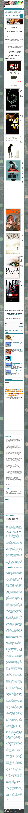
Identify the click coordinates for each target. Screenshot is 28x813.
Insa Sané (13, 622)
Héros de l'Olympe (9, 616)
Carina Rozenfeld (9, 563)
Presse (13, 727)
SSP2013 (15, 774)
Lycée (8, 688)
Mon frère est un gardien (11, 707)
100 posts (11, 528)
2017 (19, 532)
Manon (18, 692)
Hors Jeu (15, 616)
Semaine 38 (19, 761)
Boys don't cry (18, 560)
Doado (17, 585)
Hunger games (8, 617)
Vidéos (7, 796)
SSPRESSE (20, 774)
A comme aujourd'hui (11, 535)
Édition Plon (7, 590)
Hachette (7, 613)
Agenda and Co (16, 538)
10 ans (8, 528)
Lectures (15, 670)
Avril (16, 551)
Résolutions (12, 738)
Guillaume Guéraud (18, 612)
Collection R (15, 571)
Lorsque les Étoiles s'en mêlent (11, 686)
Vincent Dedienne (12, 796)
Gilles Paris (16, 611)
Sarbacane (8, 745)
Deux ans (20, 584)
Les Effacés (17, 677)
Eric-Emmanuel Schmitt (18, 598)
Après (7, 547)
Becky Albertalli (8, 554)
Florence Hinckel (9, 606)
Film (20, 603)
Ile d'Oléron (13, 619)
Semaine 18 (7, 754)
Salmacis (12, 743)
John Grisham (16, 629)
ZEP (6, 799)
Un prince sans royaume (17, 789)
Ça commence (11, 562)
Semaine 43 (14, 763)
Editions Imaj (11, 591)
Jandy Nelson (11, 624)
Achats (15, 537)
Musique (17, 708)
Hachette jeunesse (14, 613)
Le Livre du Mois (9, 660)
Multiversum (12, 708)
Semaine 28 (13, 757)
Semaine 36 (8, 761)
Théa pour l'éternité (9, 780)
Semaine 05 (8, 749)
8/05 (6, 535)
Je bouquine (20, 624)
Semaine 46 (13, 764)
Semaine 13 (13, 751)
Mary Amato (12, 695)
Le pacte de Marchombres (18, 662)
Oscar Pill (13, 718)
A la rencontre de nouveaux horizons (13, 536)
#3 (16, 526)
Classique (20, 567)
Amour (11, 543)
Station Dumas (10, 775)
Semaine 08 (19, 749)
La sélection (14, 648)
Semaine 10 (13, 750)
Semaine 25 (13, 756)
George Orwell (10, 611)
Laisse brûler (11, 651)
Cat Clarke (15, 563)
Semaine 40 (13, 762)
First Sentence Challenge (14, 604)
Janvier (15, 624)
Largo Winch (17, 651)
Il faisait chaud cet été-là (13, 618)
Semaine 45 (8, 764)
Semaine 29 (19, 757)
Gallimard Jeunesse (18, 610)
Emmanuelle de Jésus (9, 597)
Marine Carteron (19, 693)
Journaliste (15, 630)
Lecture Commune (9, 670)
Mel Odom (10, 700)
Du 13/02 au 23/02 (17, 586)
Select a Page (7, 8)
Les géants (13, 680)
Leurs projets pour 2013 (17, 682)
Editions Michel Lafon (14, 592)
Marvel (7, 695)
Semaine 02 (9, 748)
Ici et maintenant (16, 617)
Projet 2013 (9, 728)
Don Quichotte (10, 586)
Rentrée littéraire (8, 737)
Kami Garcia (17, 631)
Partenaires (14, 719)
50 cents (19, 534)
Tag (6, 777)
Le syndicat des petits (11, 668)
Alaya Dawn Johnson (13, 541)
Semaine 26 (19, 756)
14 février (20, 528)
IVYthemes (13, 811)
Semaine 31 (13, 758)
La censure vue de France (14, 638)
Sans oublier (18, 744)
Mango (14, 692)
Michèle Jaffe (14, 701)
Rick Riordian (18, 739)
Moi (14, 702)
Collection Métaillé (8, 571)
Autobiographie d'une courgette (16, 550)
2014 (20, 531)
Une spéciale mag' (17, 793)
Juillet (19, 630)
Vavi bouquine (18, 794)
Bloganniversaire (11, 557)
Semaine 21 (8, 755)
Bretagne (12, 561)
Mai (19, 690)
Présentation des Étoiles (14, 726)
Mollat (7, 705)
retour (8, 739)
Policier (20, 725)
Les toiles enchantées (17, 681)
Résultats (20, 738)
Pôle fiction (15, 725)
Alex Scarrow (13, 542)
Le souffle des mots (13, 667)
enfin (21, 597)
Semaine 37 (13, 761)
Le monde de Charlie (17, 661)
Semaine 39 (8, 762)
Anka (18, 543)
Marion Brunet (9, 694)
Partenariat (19, 719)
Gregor (13, 612)
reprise (8, 738)
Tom (11, 314)
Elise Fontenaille (14, 596)
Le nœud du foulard (9, 662)
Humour (20, 616)
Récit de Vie (20, 733)
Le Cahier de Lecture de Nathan (15, 654)
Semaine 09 (7, 750)
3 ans (11, 534)
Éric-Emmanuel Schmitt (11, 599)
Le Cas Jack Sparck (9, 655)
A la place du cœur (19, 535)
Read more (14, 347)
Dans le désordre (12, 579)
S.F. (6, 742)
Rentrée (19, 736)
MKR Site (17, 811)
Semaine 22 (13, 755)
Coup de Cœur (9, 578)
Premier (7, 726)
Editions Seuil (11, 593)
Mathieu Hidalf (18, 695)
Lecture (20, 669)
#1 (6, 526)
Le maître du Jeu (17, 660)
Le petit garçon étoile (10, 663)
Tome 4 (17, 783)
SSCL (11, 774)
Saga (10, 742)
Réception (15, 733)
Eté (11, 600)
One (9, 718)
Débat (11, 580)
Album (8, 542)
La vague (14, 649)
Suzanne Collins (18, 776)
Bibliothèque (19, 555)
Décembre (16, 580)
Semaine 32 (19, 758)
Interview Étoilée (9, 623)
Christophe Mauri (16, 566)
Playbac (13, 724)
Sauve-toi (13, 745)
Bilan (6, 556)
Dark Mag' (17, 579)
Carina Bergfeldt (18, 562)
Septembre (8, 769)
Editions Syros (17, 593)
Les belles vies (8, 675)
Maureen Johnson (16, 699)
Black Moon (15, 556)
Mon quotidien (19, 707)
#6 (6, 527)
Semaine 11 (19, 750)
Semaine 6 (8, 768)
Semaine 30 (8, 758)
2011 (21, 529)
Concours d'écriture (17, 574)
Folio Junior (15, 606)
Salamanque (8, 743)
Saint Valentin (14, 742)
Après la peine (11, 547)
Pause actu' (8, 721)
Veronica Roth (8, 795)
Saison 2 (19, 742)
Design (17, 584)
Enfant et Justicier (16, 597)
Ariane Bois (17, 547)
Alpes (18, 542)
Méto (20, 700)
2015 (10, 532)
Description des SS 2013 (10, 584)
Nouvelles (7, 714)
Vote (20, 796)
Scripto (17, 745)
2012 (8, 531)
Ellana (20, 596)
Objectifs (19, 714)
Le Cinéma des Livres (14, 809)
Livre (18, 683)
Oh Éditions (19, 715)
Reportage (20, 737)
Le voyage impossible (14, 669)
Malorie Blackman (9, 692)
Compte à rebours (13, 573)
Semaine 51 (13, 767)
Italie (6, 624)
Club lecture (19, 568)
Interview (18, 622)
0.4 (21, 527)
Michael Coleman (8, 701)
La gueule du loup (16, 643)
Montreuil (7, 708)
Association (13, 549)
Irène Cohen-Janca (16, 623)
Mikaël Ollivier (20, 701)
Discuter (8, 585)
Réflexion (9, 734)
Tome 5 (21, 783)
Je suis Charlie (9, 625)
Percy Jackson (13, 721)
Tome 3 (12, 783)
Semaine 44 (19, 763)
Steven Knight (8, 776)
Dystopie (19, 587)
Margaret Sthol (12, 693)
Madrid (20, 689)
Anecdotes (15, 543)
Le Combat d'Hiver (18, 656)
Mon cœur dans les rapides (17, 706)
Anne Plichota (13, 544)
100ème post (16, 528)
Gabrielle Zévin (11, 610)
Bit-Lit (10, 556)
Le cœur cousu (11, 656)
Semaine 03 (14, 748)
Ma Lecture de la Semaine (15, 688)
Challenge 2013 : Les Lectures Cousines (14, 16)
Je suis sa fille (16, 625)
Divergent (12, 585)
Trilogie (10, 787)
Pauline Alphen (18, 720)
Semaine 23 (19, 755)
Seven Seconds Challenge (14, 770)
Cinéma (16, 567)
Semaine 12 (8, 751)
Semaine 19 (13, 754)
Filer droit (16, 603)
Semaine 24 (8, 756)
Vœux (17, 796)
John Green (9, 629)
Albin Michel (20, 541)
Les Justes (18, 680)
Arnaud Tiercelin (13, 548)
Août (19, 545)
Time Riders (15, 781)
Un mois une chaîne (16, 788)
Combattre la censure (11, 572)
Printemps (18, 727)
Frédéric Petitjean (11, 609)
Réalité (11, 733)
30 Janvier (15, 534)
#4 (18, 526)
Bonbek (17, 557)
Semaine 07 (13, 749)
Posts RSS (16, 812)
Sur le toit (12, 776)
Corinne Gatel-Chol (9, 577)
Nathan (17, 314)
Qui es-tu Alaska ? (14, 732)
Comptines (19, 573)
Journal (11, 630)
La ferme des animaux (17, 642)
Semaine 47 (19, 764)
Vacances (7, 794)
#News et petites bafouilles (16, 527)
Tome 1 (20, 782)
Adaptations (20, 537)
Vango (13, 794)
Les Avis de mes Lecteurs (16, 674)
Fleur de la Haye (12, 605)
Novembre (13, 714)
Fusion (7, 610)
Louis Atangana (20, 686)
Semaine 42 (8, 763)
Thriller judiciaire (9, 781)
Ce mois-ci (20, 563)
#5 (20, 526)
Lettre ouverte (8, 682)
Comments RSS (21, 812)
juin (6, 631)
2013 (13, 531)
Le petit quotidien (17, 663)
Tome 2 (8, 783)
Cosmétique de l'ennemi (17, 577)
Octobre (7, 715)
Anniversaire (13, 545)
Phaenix (19, 721)
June (9, 631)
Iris (20, 623)
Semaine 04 (19, 748)
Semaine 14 (19, 751)
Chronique (9, 567)
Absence (11, 537)
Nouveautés (19, 713)
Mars (19, 694)
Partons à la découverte (10, 720)
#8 (10, 527)
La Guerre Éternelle (9, 643)
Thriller (21, 780)
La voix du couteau (14, 650)
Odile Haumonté (13, 715)
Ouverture (17, 718)
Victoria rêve (19, 795)
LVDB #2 (21, 687)
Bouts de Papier (12, 560)
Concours (8, 574)
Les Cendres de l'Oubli (16, 675)
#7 (8, 527)
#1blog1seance (10, 526)
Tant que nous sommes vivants (14, 777)
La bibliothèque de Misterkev (11, 637)
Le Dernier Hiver (15, 657)
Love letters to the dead (11, 687)
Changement (8, 566)
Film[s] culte (8, 604)
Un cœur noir (8, 788)
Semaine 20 (19, 754)
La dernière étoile (15, 641)
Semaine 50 (8, 767)
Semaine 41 (19, 762)
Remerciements (17, 734)
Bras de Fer (8, 561)
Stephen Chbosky (18, 775)
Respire (17, 738)
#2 (14, 526)
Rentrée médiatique (15, 737)
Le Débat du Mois (9, 657)
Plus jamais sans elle (18, 724)
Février (7, 603)
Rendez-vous (9, 736)
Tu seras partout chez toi (17, 787)
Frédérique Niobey (18, 609)
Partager (10, 719)
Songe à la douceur (12, 771)
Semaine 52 (19, 767)
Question (11, 731)
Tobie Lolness (12, 782)
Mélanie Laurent (15, 700)
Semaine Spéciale (16, 768)
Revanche (12, 739)
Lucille (17, 687)
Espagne (19, 599)
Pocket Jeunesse (10, 725)
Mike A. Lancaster (10, 702)
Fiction (12, 603)
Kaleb (13, 631)
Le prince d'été (19, 664)
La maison (14, 644)
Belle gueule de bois (15, 554)
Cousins (16, 578)
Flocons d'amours (18, 605)
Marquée (15, 694)
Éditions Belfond (13, 590)
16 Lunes (12, 529)
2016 (15, 532)
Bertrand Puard (13, 555)
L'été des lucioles (14, 635)
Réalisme (7, 733)
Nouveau (13, 713)
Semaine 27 (8, 757)
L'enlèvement (8, 635)
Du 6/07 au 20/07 (14, 587)
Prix (21, 727)
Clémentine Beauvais (10, 568)
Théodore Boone (16, 780)
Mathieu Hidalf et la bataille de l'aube (12, 696)
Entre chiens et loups (10, 598)
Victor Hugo (14, 795)
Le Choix (15, 655)
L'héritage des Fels (18, 636)
